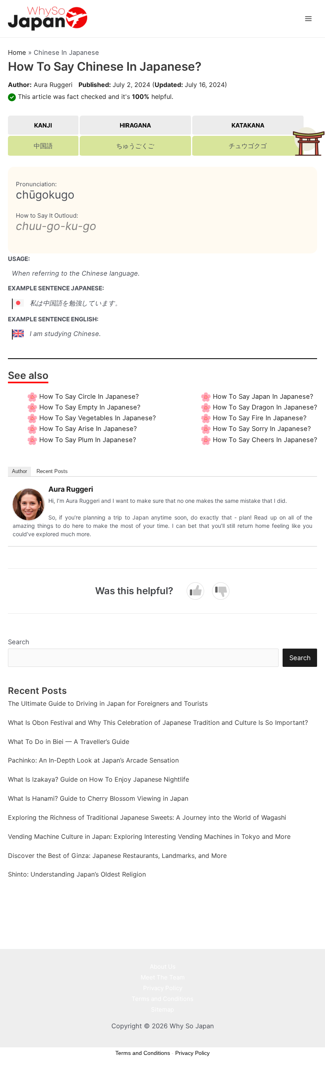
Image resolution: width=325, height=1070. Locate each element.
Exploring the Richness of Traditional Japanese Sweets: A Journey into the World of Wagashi (147, 817)
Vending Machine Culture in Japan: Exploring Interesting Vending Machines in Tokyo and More (149, 836)
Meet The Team (163, 977)
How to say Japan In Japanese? (263, 396)
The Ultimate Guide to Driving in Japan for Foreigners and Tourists (108, 703)
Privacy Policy (162, 988)
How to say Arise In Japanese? (88, 429)
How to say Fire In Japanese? (259, 418)
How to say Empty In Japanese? (89, 407)
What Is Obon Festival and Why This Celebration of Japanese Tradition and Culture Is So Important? (158, 722)
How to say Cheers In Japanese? (265, 440)
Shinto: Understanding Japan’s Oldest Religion (77, 874)
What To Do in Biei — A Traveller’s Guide (68, 742)
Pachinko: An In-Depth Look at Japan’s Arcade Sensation (93, 760)
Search (18, 642)
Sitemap (162, 1009)
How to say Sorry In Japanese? (262, 429)
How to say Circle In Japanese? (89, 396)
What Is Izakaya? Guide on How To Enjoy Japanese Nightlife (98, 779)
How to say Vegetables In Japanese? (97, 418)
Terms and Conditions (162, 998)
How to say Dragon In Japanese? (265, 407)
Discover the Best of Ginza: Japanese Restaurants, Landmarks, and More (117, 855)
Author (19, 471)
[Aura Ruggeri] (28, 504)
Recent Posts (52, 471)
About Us (163, 966)
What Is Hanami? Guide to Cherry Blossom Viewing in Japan (98, 798)
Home (17, 52)
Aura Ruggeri (53, 85)
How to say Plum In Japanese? (87, 440)
